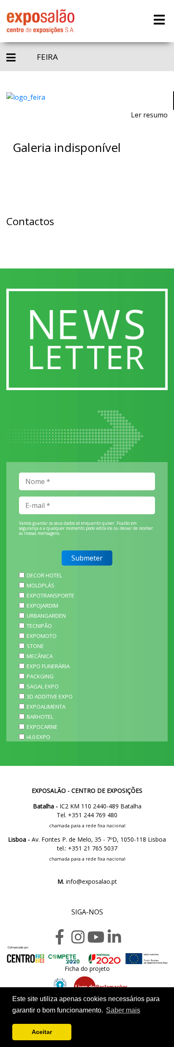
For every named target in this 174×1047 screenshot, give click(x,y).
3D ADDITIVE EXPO (50, 696)
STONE (35, 646)
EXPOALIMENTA (46, 706)
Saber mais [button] (123, 1010)
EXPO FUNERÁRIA (48, 666)
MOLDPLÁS (40, 585)
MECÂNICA (40, 656)
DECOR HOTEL (44, 575)
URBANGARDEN (46, 615)
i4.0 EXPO (38, 737)
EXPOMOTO (42, 636)
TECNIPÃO (39, 626)
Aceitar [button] (42, 1031)
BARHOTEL (40, 716)
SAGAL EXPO (43, 686)
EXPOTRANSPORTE (50, 595)
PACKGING (40, 676)
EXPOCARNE (42, 727)
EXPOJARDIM (42, 605)
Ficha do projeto (87, 969)
